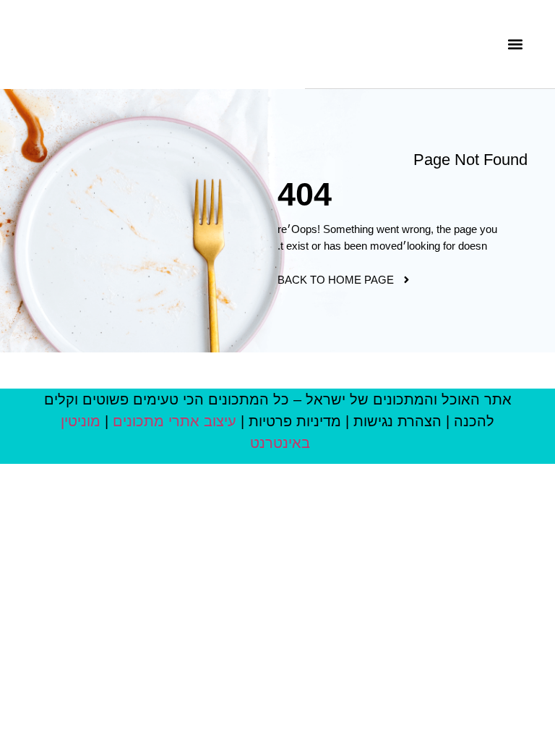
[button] (516, 44)
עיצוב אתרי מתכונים (174, 421)
